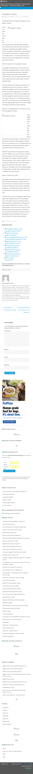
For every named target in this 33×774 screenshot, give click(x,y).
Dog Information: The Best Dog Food (12, 619)
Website (6, 365)
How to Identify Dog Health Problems (12, 588)
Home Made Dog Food (17, 668)
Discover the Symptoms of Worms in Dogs (13, 633)
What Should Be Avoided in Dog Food (12, 546)
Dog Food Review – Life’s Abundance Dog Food (14, 491)
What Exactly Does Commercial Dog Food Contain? (15, 605)
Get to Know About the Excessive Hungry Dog (14, 527)
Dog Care (5, 710)
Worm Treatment (7, 505)
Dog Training (7, 269)
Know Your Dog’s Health (9, 580)
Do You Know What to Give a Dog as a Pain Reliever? (23, 310)
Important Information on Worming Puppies (13, 600)
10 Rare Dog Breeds (8, 614)
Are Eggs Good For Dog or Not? (11, 555)
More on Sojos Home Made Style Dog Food (14, 594)
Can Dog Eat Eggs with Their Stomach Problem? (15, 552)
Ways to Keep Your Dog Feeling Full (12, 535)
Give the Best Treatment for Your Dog (12, 549)
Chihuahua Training (7, 602)
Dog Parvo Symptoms (8, 636)
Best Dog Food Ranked (8, 494)
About (4, 748)
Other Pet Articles (7, 724)
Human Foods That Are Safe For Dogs (12, 529)
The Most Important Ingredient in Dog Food (14, 521)
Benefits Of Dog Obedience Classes (11, 583)
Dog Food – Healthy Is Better (10, 630)
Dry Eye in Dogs (7, 611)
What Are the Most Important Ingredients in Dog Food (16, 538)
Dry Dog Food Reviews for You (19, 666)
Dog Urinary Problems (8, 497)
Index (12, 679)
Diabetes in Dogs (7, 500)
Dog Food (5, 713)
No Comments (25, 16)
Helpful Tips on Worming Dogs (10, 625)
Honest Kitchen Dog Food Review (11, 586)
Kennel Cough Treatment (9, 502)
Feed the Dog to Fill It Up (9, 524)
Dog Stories (5, 718)
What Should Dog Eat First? (10, 532)
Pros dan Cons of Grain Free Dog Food (13, 567)
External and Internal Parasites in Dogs (12, 591)
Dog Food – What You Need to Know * (12, 751)
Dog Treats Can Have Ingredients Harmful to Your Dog (16, 616)
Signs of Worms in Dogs (9, 597)
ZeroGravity (27, 764)
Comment (7, 331)
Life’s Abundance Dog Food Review (11, 513)
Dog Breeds (6, 707)
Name (6, 349)
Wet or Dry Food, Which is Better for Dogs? (14, 577)
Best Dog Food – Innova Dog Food (16, 695)
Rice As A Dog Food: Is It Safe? (10, 541)
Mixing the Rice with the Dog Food (11, 543)
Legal (4, 757)
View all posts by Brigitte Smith (10, 300)
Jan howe (5, 684)
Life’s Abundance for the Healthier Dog (12, 570)
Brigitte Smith (6, 16)
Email (6, 357)
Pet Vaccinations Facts (8, 628)
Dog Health (5, 716)
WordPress (28, 770)
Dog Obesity (6, 622)
